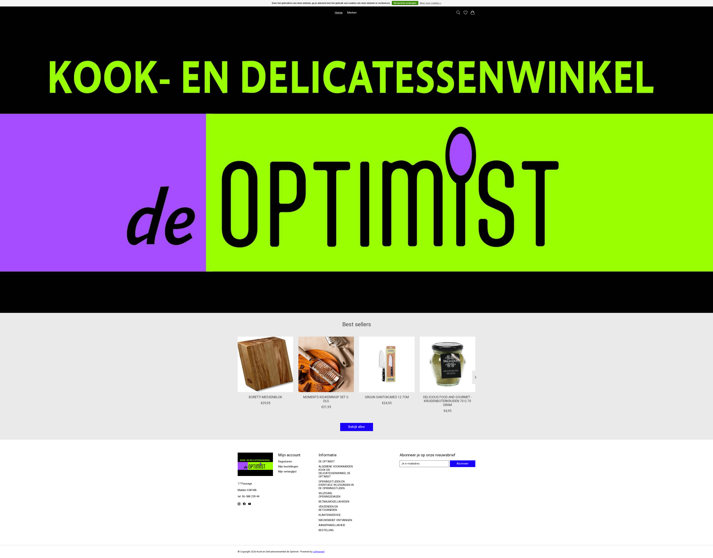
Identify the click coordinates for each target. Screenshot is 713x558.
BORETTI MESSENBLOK (265, 397)
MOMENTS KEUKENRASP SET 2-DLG (326, 399)
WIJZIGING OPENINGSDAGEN (329, 495)
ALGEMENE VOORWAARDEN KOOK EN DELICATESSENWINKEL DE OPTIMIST (336, 471)
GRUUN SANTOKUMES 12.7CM (387, 397)
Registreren (285, 461)
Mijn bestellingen (288, 466)
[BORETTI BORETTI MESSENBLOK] (265, 364)
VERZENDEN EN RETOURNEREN (328, 508)
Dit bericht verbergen (405, 3)
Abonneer (462, 463)
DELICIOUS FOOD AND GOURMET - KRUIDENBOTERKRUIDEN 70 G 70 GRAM (447, 401)
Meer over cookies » (430, 3)
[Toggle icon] (458, 12)
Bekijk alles (356, 427)
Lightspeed (318, 551)
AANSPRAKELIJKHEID (332, 525)
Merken (352, 12)
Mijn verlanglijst (287, 471)
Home (339, 12)
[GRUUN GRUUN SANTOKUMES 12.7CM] (387, 364)
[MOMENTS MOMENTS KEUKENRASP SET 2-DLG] (326, 364)
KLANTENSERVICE (330, 515)
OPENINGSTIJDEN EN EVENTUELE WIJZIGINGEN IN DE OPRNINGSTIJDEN (336, 485)
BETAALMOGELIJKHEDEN (334, 501)
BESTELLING (326, 530)
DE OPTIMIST (327, 461)
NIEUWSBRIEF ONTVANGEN (335, 520)
